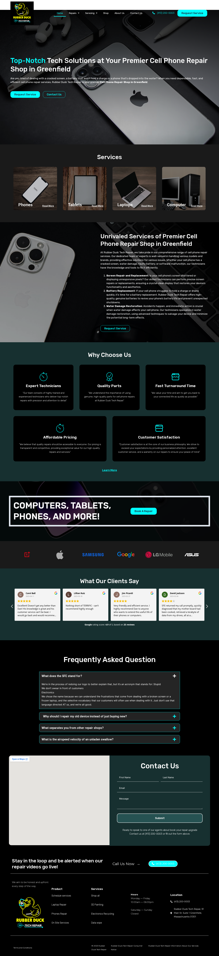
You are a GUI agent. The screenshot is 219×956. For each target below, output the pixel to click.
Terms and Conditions (22, 948)
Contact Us (136, 13)
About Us (119, 13)
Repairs (72, 13)
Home (60, 13)
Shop (106, 13)
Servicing (89, 13)
